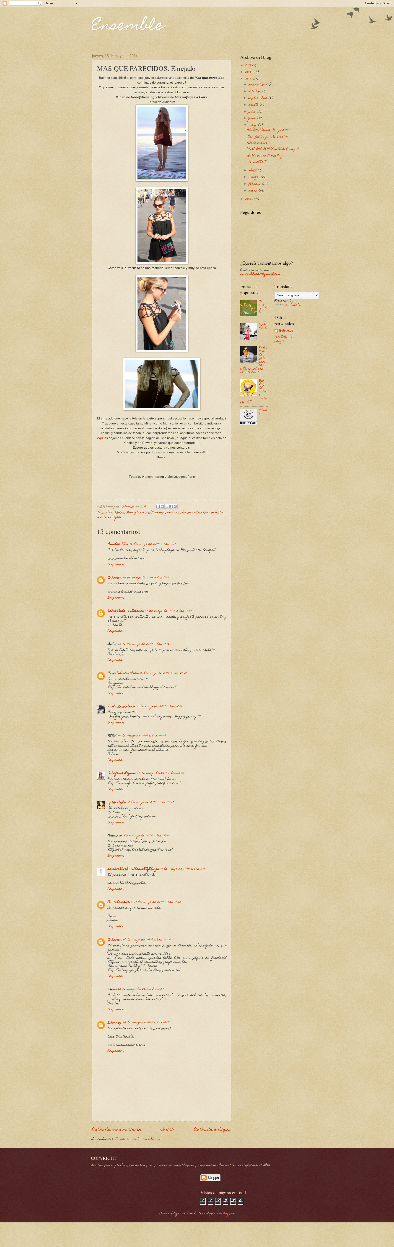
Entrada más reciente (117, 1130)
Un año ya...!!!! (263, 306)
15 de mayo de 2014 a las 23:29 (163, 673)
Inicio (168, 1130)
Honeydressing (138, 512)
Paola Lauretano (121, 706)
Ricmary (114, 1023)
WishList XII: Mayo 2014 (268, 130)
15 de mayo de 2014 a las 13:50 (147, 578)
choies (119, 512)
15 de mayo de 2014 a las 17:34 (168, 611)
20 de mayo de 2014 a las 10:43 (146, 1023)
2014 (249, 79)
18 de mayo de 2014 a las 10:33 (160, 773)
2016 (248, 65)
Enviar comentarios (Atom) (138, 1139)
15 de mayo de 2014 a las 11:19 (153, 544)
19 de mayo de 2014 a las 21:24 (147, 940)
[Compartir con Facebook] (171, 506)
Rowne (187, 512)
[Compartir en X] (166, 506)
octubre (255, 91)
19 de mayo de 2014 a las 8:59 (183, 869)
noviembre (257, 85)
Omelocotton (118, 544)
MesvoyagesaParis (166, 512)
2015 (249, 72)
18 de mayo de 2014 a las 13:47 (150, 802)
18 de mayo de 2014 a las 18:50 (146, 836)
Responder (116, 564)
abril (253, 170)
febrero (255, 184)
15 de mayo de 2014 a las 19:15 (146, 644)
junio (253, 118)
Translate (292, 305)
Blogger (228, 1213)
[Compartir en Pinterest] (175, 506)
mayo (253, 125)
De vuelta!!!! (258, 162)
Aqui (100, 438)
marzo (254, 177)
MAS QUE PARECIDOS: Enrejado (274, 149)
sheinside (201, 512)
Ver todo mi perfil (284, 339)
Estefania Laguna (122, 773)
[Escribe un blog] (162, 506)
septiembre (258, 98)
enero (254, 191)
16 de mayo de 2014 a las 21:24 (142, 736)
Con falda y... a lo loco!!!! (268, 137)
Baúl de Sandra (120, 902)
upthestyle (117, 802)
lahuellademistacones (126, 611)
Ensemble (128, 26)
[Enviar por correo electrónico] (158, 506)
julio (253, 112)
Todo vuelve (258, 143)
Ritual (263, 412)
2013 (248, 199)
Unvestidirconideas (123, 673)
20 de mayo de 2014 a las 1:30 (141, 989)
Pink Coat (263, 326)
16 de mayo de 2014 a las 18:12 (159, 706)
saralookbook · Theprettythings (133, 869)
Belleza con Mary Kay (265, 156)
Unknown (115, 578)
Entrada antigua (212, 1130)
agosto (254, 105)
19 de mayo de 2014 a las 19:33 (157, 902)
